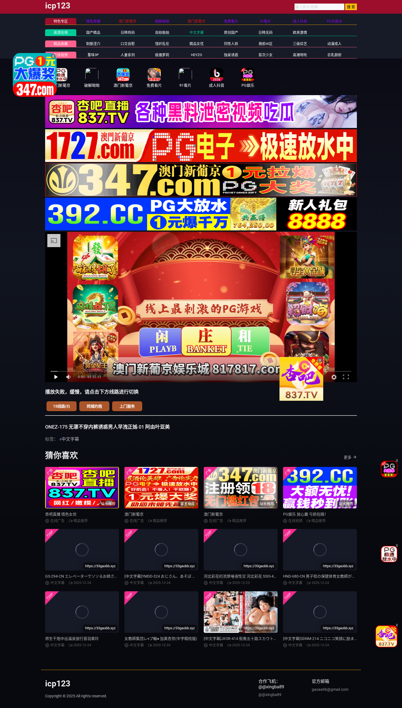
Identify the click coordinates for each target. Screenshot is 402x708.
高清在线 (61, 32)
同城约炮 (94, 406)
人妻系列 (128, 55)
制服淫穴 (93, 44)
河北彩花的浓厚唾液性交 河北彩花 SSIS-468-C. (243, 576)
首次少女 (265, 55)
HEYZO (196, 55)
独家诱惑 (231, 55)
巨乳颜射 (334, 55)
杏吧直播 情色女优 (61, 514)
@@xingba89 (269, 694)
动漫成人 (334, 44)
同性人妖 (231, 44)
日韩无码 (265, 32)
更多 (347, 457)
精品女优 (197, 44)
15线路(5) (61, 406)
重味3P (93, 55)
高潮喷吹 (300, 55)
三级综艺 (300, 44)
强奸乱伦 (162, 44)
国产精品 (93, 32)
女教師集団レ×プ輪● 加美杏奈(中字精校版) (160, 638)
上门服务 (127, 406)
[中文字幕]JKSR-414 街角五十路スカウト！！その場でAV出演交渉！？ (264, 638)
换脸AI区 (266, 44)
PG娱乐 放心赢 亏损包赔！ (305, 514)
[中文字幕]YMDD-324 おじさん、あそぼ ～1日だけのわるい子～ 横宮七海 (186, 576)
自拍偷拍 (162, 32)
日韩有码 (128, 32)
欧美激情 (300, 32)
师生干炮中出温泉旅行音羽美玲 (72, 638)
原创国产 (231, 32)
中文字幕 (197, 32)
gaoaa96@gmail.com (330, 689)
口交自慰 (128, 44)
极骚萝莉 (162, 55)
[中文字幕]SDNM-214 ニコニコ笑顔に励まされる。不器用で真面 (337, 638)
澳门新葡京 (134, 514)
